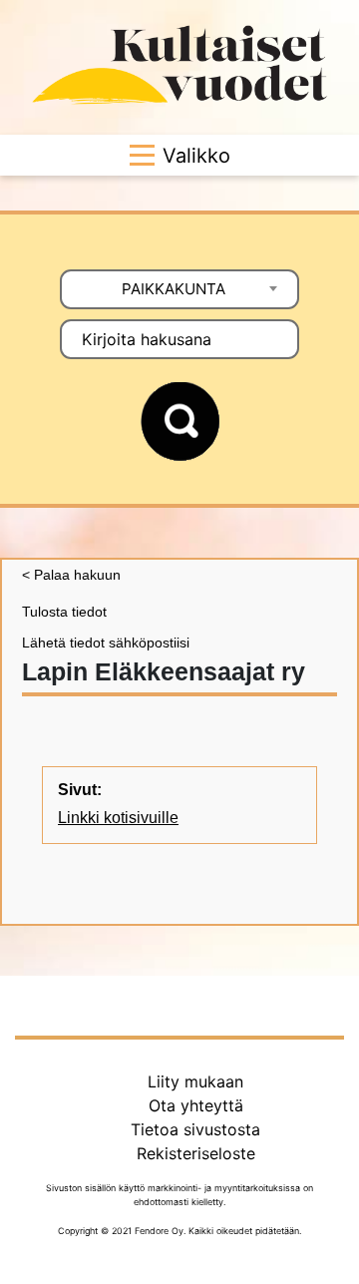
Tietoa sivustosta (195, 1129)
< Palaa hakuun (71, 575)
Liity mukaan (195, 1081)
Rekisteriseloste (196, 1153)
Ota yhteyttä (196, 1105)
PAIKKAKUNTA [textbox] (173, 288)
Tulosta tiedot (64, 612)
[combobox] (179, 289)
